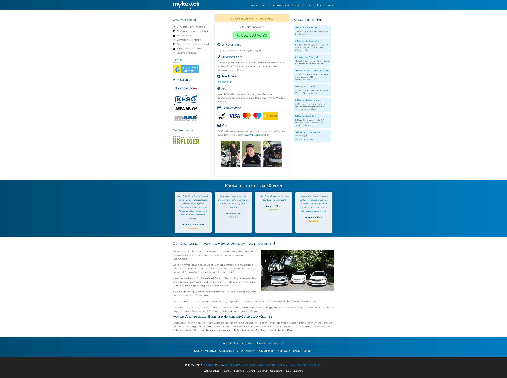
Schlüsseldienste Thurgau (271, 364)
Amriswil (250, 350)
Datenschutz (231, 364)
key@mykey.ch (251, 134)
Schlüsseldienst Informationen (306, 364)
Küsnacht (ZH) (226, 350)
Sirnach (307, 350)
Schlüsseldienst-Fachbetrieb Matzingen (312, 70)
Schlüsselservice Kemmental (307, 100)
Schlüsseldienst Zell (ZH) (305, 86)
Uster (240, 350)
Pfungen (197, 350)
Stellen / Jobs (248, 364)
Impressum (209, 364)
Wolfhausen (284, 350)
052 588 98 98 (254, 35)
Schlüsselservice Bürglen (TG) (307, 41)
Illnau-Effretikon (266, 350)
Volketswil (210, 350)
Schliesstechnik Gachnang (306, 27)
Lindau (296, 350)
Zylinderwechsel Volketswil (306, 57)
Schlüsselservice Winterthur (306, 116)
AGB (219, 364)
